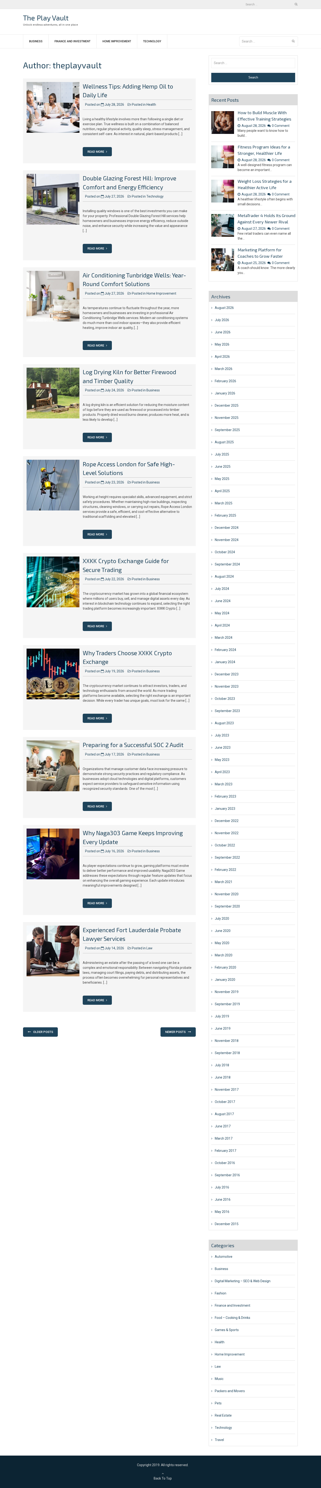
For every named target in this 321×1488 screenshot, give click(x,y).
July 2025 (222, 454)
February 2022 (225, 870)
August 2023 (224, 723)
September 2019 (227, 1004)
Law (149, 948)
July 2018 (222, 1065)
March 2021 (223, 882)
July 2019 (222, 1016)
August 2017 (224, 1114)
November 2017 (227, 1089)
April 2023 (222, 772)
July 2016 (222, 1187)
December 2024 (227, 528)
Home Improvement (116, 41)
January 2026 (225, 393)
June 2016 (223, 1199)
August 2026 (224, 308)
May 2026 (222, 344)
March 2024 (223, 637)
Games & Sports (227, 1330)
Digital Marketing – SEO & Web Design (242, 1281)
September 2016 (227, 1175)
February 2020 (225, 967)
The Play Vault (46, 17)
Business (36, 41)
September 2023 (227, 711)
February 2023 (225, 796)
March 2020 (223, 955)
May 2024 (222, 613)
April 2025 (222, 491)
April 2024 (222, 625)
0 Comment (281, 126)
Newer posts (175, 1032)
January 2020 (225, 980)
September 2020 (227, 906)
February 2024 (225, 650)
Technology (152, 41)
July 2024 (222, 589)
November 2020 (227, 894)
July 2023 (222, 735)
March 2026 (223, 369)
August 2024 (224, 576)
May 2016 (222, 1212)
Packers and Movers (230, 1391)
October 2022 (225, 845)
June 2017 (223, 1126)
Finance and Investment (72, 41)
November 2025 (227, 418)
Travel (219, 1440)
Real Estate (223, 1415)
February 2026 (225, 381)
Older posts (43, 1032)
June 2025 (223, 466)
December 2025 (227, 405)
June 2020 (223, 931)
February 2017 (225, 1151)
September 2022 (227, 857)
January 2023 (225, 808)
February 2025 (225, 515)
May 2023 (222, 760)
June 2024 (223, 601)
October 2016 (225, 1163)
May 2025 (222, 479)
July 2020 (222, 918)
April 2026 (222, 356)
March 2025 (223, 503)
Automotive (223, 1256)
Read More (96, 151)
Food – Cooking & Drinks (232, 1318)
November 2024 (227, 540)
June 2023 (223, 747)
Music (219, 1379)
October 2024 (225, 552)
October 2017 (225, 1102)
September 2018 (227, 1053)
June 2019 (223, 1028)
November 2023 (227, 686)
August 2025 (224, 442)
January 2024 (225, 662)
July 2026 (222, 320)
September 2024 (227, 564)
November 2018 (227, 1041)
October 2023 (225, 699)
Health (151, 104)
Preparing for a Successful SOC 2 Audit (133, 744)
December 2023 (227, 674)
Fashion (220, 1293)
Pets (218, 1403)
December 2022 (227, 821)
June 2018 (223, 1077)
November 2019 (227, 992)
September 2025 (227, 430)
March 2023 (223, 784)
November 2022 (227, 833)
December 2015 (227, 1224)
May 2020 (222, 943)
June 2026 (223, 332)
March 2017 (223, 1138)
